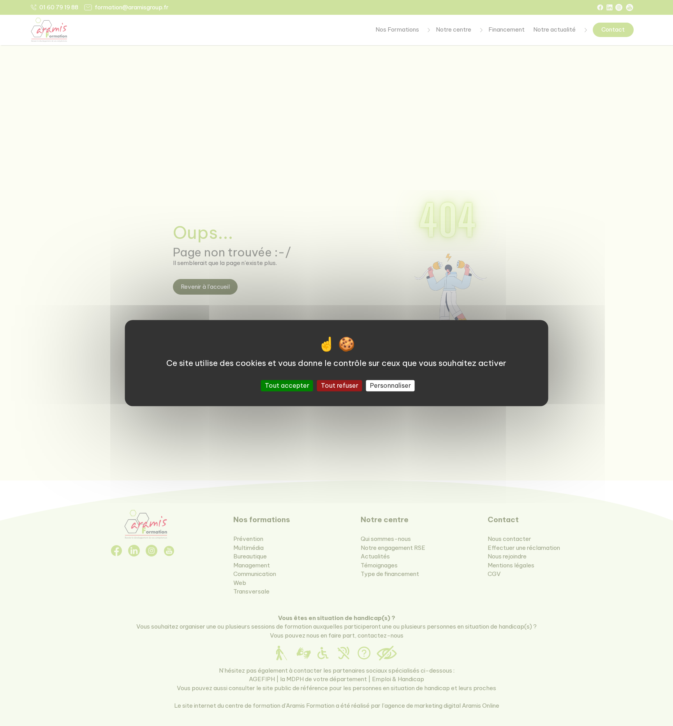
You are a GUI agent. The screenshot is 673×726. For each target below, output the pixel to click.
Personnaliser (390, 385)
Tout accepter (287, 385)
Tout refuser (339, 385)
